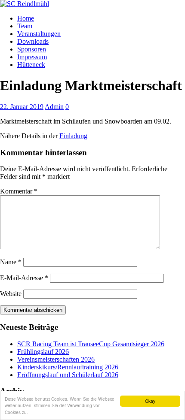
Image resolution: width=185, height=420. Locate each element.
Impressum (32, 56)
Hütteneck (31, 64)
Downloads (33, 41)
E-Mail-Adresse (24, 277)
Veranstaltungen (39, 33)
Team (24, 26)
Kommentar (18, 191)
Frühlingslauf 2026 (43, 351)
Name (11, 262)
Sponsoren (31, 49)
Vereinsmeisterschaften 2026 (56, 359)
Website (11, 293)
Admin (54, 106)
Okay (150, 401)
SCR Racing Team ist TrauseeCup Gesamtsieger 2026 (90, 343)
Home (25, 18)
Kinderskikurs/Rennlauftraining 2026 (67, 367)
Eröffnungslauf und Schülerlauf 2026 (67, 374)
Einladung (73, 135)
